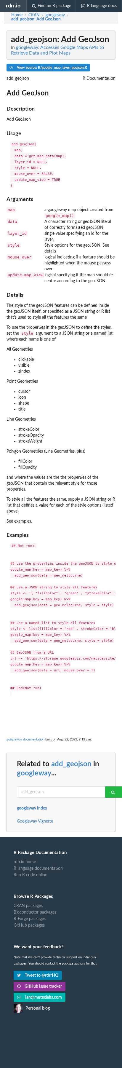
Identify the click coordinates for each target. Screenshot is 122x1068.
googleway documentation (25, 739)
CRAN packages (28, 906)
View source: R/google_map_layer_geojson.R (51, 67)
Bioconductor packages (35, 912)
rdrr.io (13, 5)
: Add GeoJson (36, 19)
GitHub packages (29, 925)
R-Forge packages (30, 919)
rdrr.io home (25, 862)
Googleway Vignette (35, 821)
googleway (34, 773)
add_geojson (71, 764)
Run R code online (30, 875)
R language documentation (38, 868)
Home (17, 15)
